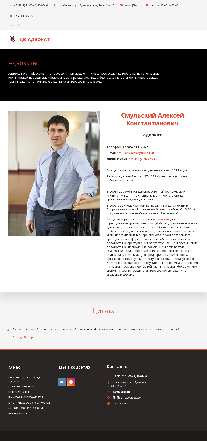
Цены (158, 39)
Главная (90, 39)
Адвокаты (136, 39)
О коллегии (112, 39)
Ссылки (175, 39)
